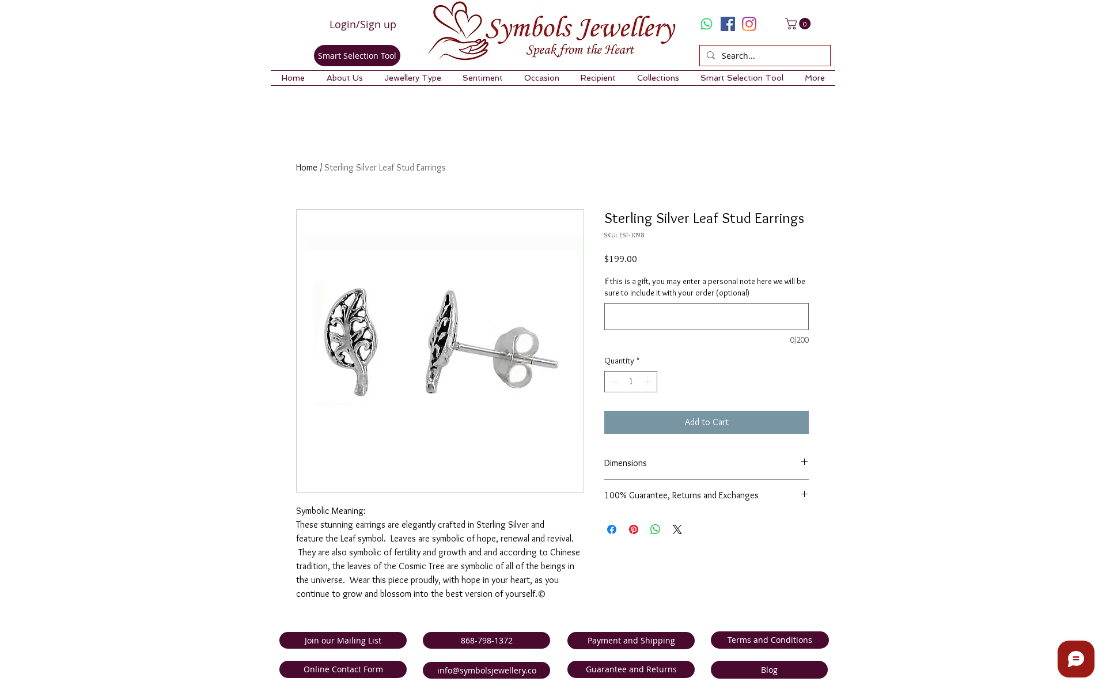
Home (306, 167)
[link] (799, 23)
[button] (344, 78)
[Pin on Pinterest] (634, 529)
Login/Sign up (362, 24)
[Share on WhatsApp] (655, 529)
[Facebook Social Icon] (728, 24)
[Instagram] (749, 24)
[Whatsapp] (706, 24)
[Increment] (648, 382)
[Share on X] (677, 529)
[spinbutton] (630, 382)
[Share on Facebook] (612, 529)
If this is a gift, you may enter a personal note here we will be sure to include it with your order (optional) (704, 287)
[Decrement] (613, 382)
